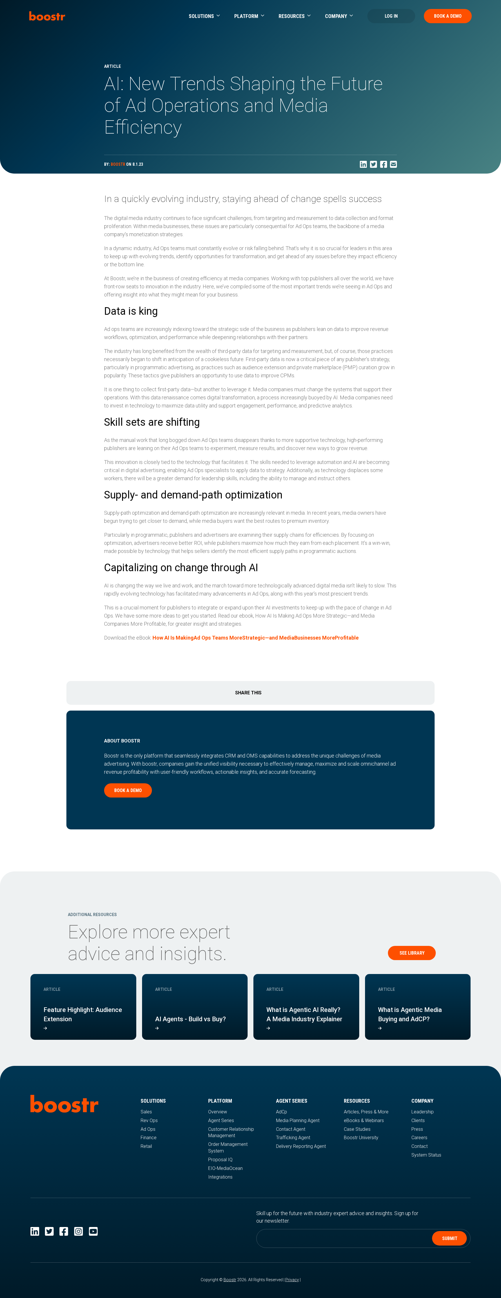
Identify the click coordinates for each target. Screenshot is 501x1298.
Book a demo (128, 790)
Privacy (292, 1279)
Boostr (230, 1279)
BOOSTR (118, 164)
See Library (412, 953)
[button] (204, 16)
